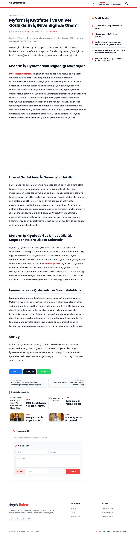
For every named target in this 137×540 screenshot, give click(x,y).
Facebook (16, 372)
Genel (22, 15)
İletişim (73, 512)
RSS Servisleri (76, 516)
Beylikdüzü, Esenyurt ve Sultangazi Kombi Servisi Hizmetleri (110, 51)
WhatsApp (45, 372)
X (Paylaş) (30, 372)
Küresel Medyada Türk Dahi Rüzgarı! (106, 35)
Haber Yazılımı (104, 531)
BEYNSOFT (124, 531)
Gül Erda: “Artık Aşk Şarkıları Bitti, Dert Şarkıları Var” (109, 59)
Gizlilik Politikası (108, 509)
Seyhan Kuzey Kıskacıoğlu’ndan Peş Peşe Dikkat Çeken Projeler (108, 43)
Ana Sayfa (13, 15)
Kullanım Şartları (108, 512)
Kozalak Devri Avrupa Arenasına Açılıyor (108, 27)
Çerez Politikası (108, 516)
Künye (73, 509)
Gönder (73, 472)
